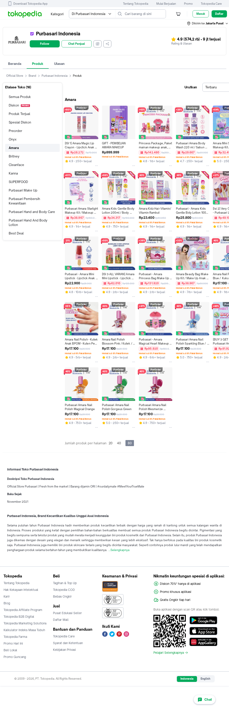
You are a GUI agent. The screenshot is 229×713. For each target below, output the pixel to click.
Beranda (14, 64)
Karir (7, 596)
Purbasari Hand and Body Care (32, 212)
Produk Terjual (19, 114)
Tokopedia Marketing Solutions (25, 623)
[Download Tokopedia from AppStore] (203, 631)
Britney (14, 156)
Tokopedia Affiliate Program (23, 610)
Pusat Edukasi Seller (67, 613)
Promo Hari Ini (13, 643)
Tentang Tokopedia (135, 3)
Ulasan (59, 64)
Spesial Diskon (20, 122)
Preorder (15, 131)
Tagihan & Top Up (65, 583)
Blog (7, 603)
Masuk (200, 13)
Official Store (14, 75)
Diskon (19, 105)
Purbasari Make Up (23, 190)
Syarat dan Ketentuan (68, 643)
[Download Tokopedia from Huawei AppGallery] (203, 641)
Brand (32, 75)
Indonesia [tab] (186, 678)
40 (119, 443)
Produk (37, 64)
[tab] (15, 64)
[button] (208, 23)
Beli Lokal (10, 650)
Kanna (13, 173)
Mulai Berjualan (166, 3)
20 (110, 443)
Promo (188, 3)
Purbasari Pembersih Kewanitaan (24, 201)
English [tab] (205, 678)
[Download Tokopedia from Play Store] (203, 620)
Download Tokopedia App (30, 3)
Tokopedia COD (64, 590)
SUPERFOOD (18, 182)
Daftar (219, 13)
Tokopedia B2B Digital (19, 616)
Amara (14, 148)
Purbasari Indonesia (55, 75)
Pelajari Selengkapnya (168, 652)
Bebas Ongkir (62, 596)
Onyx (13, 139)
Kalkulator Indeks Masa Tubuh (24, 630)
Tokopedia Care (211, 3)
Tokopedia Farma (15, 637)
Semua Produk (20, 97)
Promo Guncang (15, 657)
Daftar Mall (61, 619)
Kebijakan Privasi (64, 649)
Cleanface (16, 165)
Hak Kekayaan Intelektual (21, 590)
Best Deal (16, 233)
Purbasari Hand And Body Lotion (28, 222)
